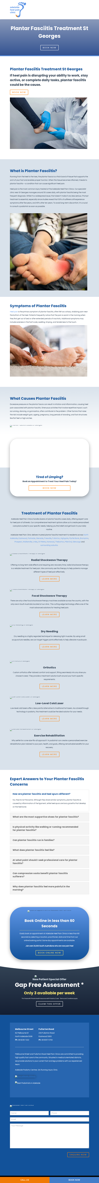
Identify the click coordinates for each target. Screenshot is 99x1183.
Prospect (18, 542)
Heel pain (14, 312)
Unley (35, 542)
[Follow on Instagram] (16, 1090)
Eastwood (22, 538)
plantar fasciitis (73, 80)
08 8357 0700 (47, 1040)
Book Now (49, 47)
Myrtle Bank (74, 538)
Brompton (84, 538)
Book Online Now (49, 952)
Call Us (24, 1180)
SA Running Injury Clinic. (48, 1070)
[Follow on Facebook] (21, 1090)
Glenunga (77, 542)
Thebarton (59, 542)
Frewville (47, 538)
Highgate (64, 538)
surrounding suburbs (49, 545)
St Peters (42, 542)
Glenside (39, 538)
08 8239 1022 (23, 1040)
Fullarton (56, 538)
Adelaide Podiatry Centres (26, 1070)
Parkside (31, 538)
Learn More (49, 578)
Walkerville (27, 542)
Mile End (68, 542)
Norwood (50, 542)
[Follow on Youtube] (25, 1090)
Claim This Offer (49, 1003)
